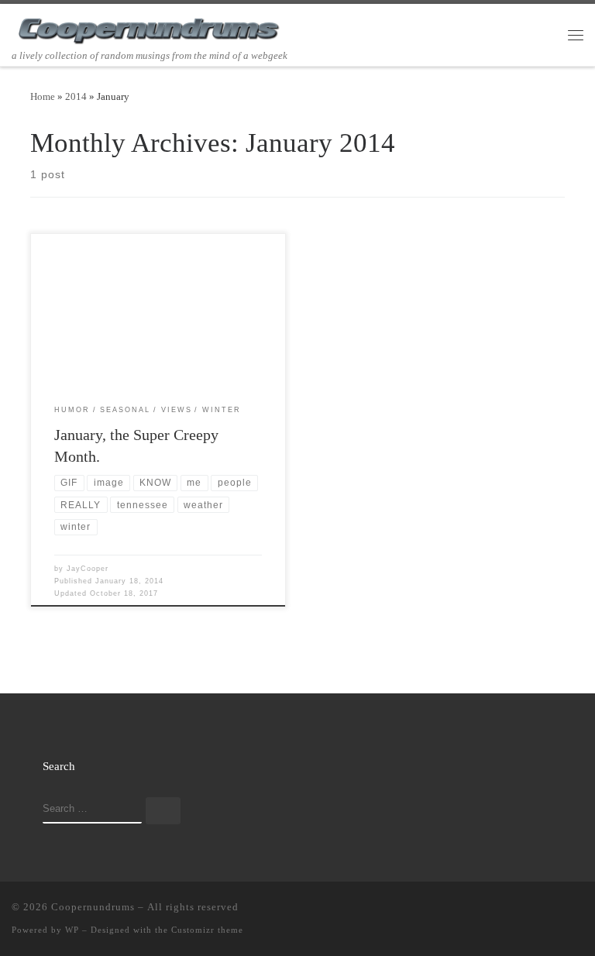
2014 (76, 96)
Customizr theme (207, 929)
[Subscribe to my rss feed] (489, 910)
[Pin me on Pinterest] (578, 910)
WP (72, 929)
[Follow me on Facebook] (533, 910)
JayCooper (87, 569)
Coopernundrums (93, 907)
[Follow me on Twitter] (511, 910)
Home (42, 96)
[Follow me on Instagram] (556, 910)
